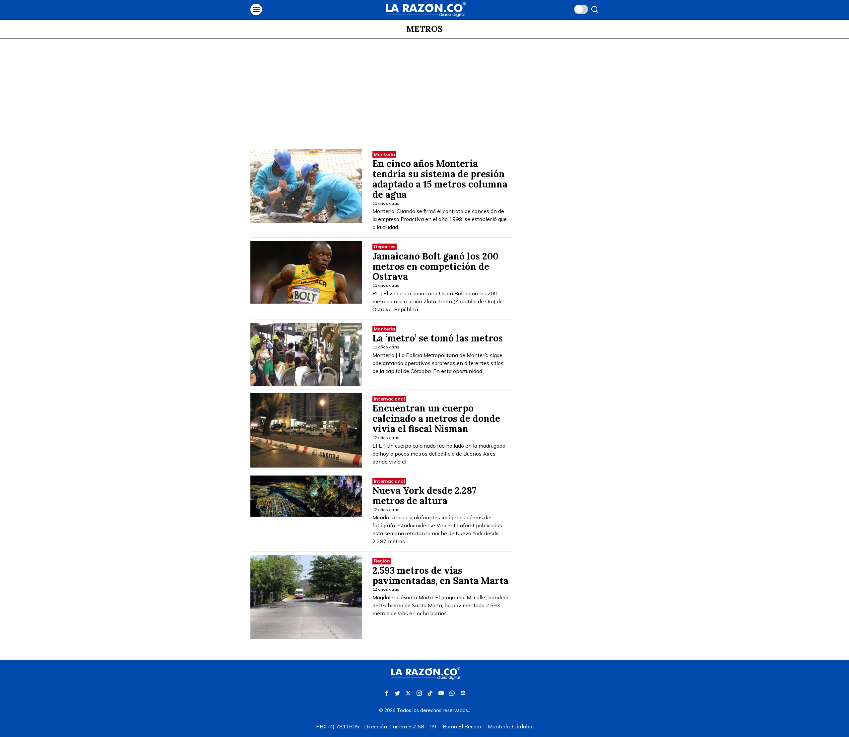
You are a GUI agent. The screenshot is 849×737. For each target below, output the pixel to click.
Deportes (384, 247)
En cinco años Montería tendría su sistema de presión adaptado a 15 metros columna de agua (439, 179)
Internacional (389, 399)
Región (382, 561)
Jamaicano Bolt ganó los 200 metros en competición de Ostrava (435, 266)
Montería (384, 154)
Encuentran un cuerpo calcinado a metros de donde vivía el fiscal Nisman (436, 418)
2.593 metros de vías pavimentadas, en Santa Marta (440, 575)
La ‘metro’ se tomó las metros (437, 338)
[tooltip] (386, 693)
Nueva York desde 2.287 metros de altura (424, 495)
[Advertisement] (424, 88)
